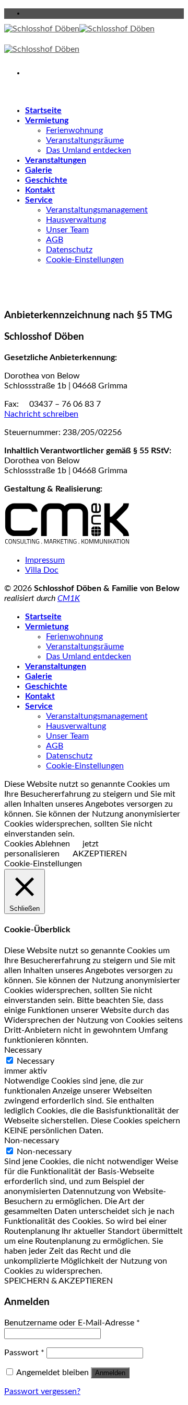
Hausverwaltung (76, 220)
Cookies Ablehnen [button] (37, 844)
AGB (54, 240)
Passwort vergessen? (42, 1391)
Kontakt (40, 190)
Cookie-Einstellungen (85, 259)
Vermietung (46, 120)
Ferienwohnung (74, 130)
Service (39, 200)
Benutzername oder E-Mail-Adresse (72, 1323)
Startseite (43, 110)
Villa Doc (41, 570)
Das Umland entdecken (88, 150)
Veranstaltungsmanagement (97, 210)
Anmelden (110, 1373)
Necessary (35, 1061)
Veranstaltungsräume (85, 140)
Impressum (45, 560)
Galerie (38, 170)
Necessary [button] (23, 1050)
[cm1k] (67, 542)
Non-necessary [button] (31, 1140)
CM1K (68, 598)
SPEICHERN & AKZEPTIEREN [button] (58, 1281)
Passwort (24, 1352)
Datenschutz (69, 250)
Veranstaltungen (55, 160)
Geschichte (46, 180)
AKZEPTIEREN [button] (100, 854)
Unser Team (67, 230)
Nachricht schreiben (41, 414)
